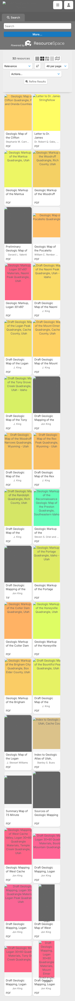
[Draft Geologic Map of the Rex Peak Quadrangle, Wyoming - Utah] (46, 451)
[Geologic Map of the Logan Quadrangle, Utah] (18, 733)
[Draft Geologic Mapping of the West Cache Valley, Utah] (46, 394)
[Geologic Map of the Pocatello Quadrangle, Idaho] (46, 225)
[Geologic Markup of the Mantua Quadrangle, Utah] (18, 169)
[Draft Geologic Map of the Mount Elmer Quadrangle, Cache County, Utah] (46, 338)
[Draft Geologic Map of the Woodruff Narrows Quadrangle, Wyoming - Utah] (18, 451)
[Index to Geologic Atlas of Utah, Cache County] (46, 733)
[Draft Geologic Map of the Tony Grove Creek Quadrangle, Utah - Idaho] (18, 394)
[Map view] (57, 59)
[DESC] (38, 66)
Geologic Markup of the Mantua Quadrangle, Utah (17, 194)
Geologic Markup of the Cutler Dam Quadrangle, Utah (17, 645)
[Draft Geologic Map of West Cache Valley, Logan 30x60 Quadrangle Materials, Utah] (46, 902)
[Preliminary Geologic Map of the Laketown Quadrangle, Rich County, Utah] (18, 225)
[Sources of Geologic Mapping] (46, 790)
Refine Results (37, 81)
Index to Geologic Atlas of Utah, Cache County (45, 758)
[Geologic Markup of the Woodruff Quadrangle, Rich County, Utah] (46, 169)
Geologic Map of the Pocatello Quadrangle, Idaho (46, 250)
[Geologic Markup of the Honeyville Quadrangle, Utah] (46, 620)
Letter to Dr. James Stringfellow (42, 137)
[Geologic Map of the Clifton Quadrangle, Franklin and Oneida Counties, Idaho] (18, 112)
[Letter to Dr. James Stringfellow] (46, 112)
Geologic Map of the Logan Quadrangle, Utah (17, 758)
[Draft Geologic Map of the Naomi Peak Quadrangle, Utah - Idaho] (46, 282)
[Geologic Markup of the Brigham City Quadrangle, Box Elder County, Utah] (18, 677)
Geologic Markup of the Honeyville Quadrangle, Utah (46, 645)
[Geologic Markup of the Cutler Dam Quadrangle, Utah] (18, 620)
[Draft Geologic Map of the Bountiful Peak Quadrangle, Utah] (46, 677)
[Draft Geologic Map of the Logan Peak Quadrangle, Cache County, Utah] (18, 338)
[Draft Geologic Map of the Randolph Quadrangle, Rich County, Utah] (18, 507)
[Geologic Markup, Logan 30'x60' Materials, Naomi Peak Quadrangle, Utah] (18, 282)
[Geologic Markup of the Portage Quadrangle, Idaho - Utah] (46, 564)
